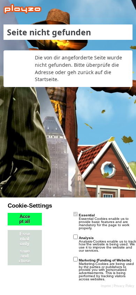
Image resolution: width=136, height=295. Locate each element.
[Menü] (127, 9)
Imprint (106, 286)
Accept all (24, 219)
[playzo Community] (22, 9)
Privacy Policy (124, 286)
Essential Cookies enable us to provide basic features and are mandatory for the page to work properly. (104, 221)
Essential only (25, 239)
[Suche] (92, 9)
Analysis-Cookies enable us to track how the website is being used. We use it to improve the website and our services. (107, 244)
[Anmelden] (109, 8)
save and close (24, 256)
